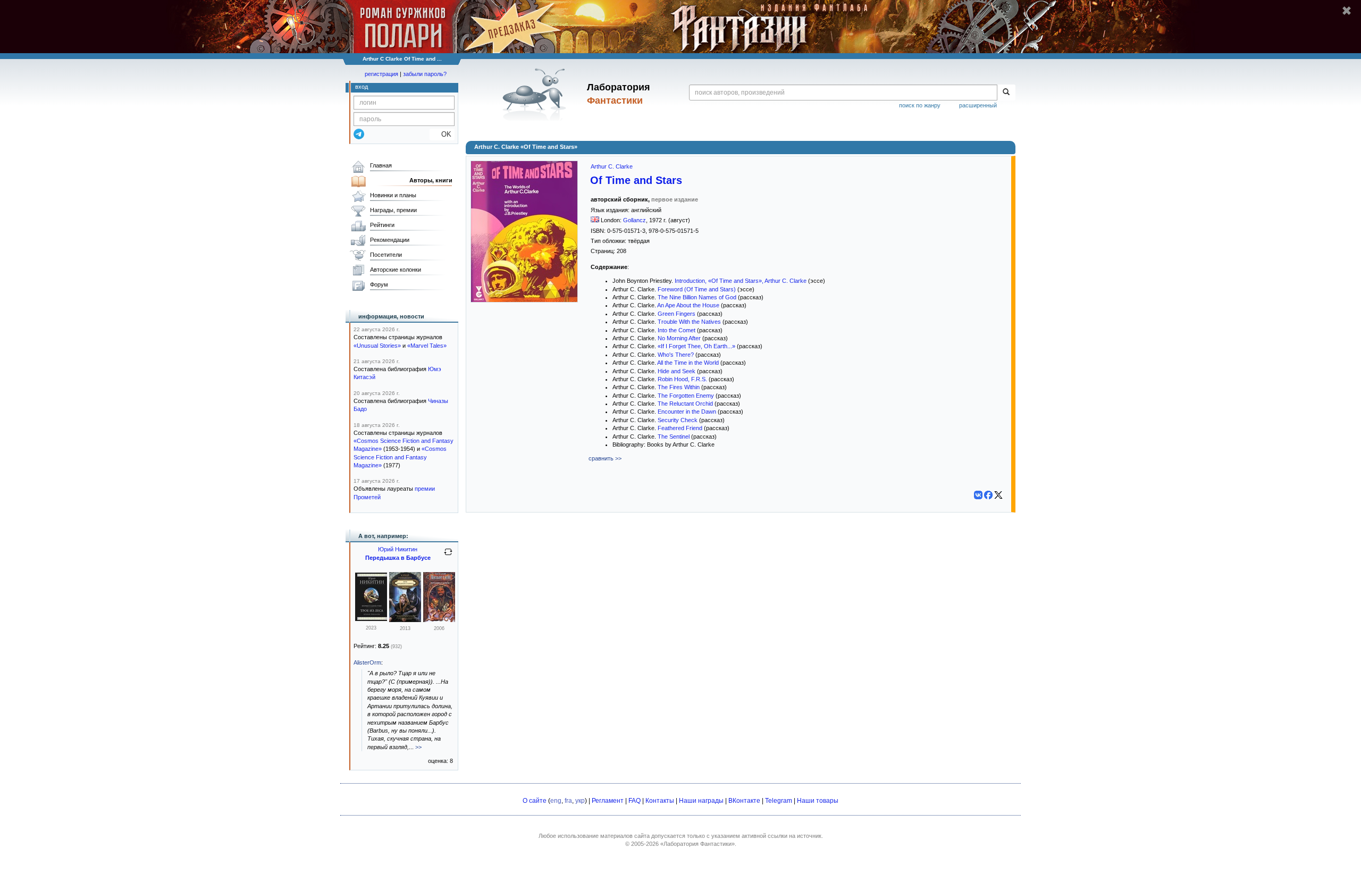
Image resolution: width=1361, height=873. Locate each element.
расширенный (978, 105)
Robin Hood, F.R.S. (682, 379)
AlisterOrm (367, 662)
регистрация (381, 74)
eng (555, 800)
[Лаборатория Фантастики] (536, 94)
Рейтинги (382, 225)
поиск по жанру (919, 105)
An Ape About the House (688, 305)
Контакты (659, 800)
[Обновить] (448, 556)
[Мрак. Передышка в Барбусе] (405, 620)
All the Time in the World (688, 362)
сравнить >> (605, 458)
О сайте (535, 800)
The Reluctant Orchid (685, 403)
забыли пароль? (425, 74)
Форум (379, 284)
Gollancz (634, 220)
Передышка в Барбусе (398, 558)
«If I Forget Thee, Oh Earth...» (696, 346)
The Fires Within (679, 387)
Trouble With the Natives (689, 321)
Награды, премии (393, 210)
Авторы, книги (430, 180)
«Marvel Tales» (427, 345)
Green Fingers (676, 313)
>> (418, 747)
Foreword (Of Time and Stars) (697, 289)
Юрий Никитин (397, 549)
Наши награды (701, 800)
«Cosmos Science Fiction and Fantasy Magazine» (400, 457)
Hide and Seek (676, 371)
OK (442, 134)
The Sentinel (674, 436)
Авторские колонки (395, 269)
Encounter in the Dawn (687, 411)
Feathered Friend (680, 428)
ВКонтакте (744, 800)
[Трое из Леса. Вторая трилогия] (371, 619)
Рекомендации (389, 240)
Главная (381, 165)
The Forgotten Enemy (686, 395)
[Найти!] (1006, 92)
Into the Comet (676, 330)
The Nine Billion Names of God (697, 297)
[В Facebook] (988, 495)
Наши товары (817, 800)
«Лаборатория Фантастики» (697, 844)
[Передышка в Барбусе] (439, 620)
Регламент (608, 800)
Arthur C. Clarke (612, 166)
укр (580, 800)
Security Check (678, 420)
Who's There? (676, 354)
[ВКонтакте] (978, 495)
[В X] (998, 495)
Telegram (778, 800)
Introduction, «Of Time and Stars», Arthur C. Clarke (740, 281)
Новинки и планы (393, 195)
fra (568, 800)
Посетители (386, 254)
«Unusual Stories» (377, 345)
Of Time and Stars (636, 180)
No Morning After (679, 338)
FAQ (634, 800)
